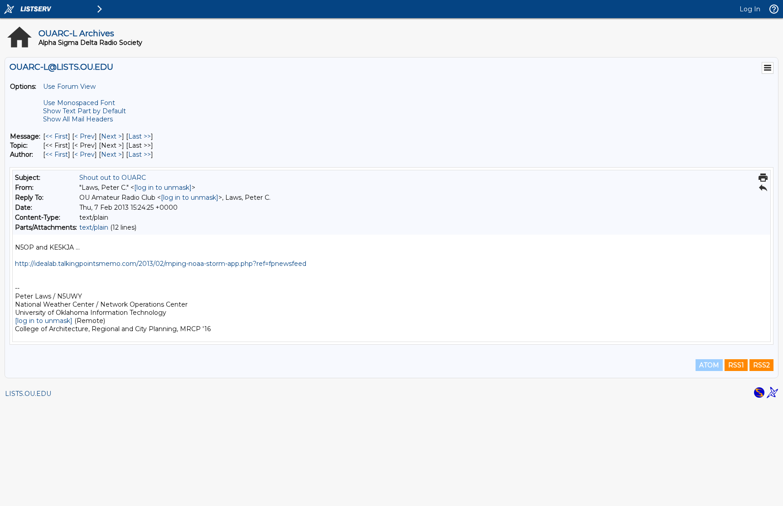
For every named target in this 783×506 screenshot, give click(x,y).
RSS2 (761, 365)
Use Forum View (69, 86)
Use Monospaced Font (79, 103)
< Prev (84, 136)
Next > (111, 136)
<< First (56, 136)
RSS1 (736, 365)
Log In (750, 9)
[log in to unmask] (163, 187)
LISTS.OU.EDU (28, 394)
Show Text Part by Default (84, 111)
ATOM (709, 365)
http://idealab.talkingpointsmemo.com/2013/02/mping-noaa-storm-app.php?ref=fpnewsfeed (160, 264)
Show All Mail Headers (78, 119)
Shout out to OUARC (112, 177)
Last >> (139, 136)
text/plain (93, 227)
